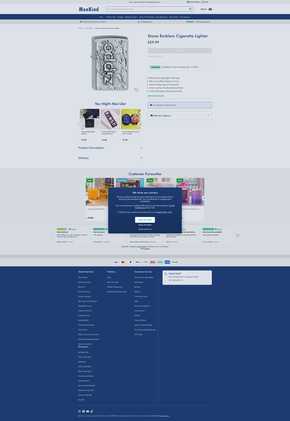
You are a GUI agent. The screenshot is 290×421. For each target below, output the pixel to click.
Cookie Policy (161, 212)
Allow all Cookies (145, 220)
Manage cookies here (145, 229)
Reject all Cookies (145, 225)
